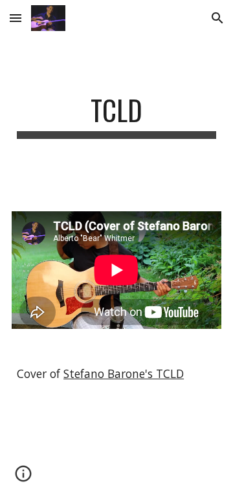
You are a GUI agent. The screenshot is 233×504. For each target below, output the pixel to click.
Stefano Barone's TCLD (123, 373)
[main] (116, 116)
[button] (15, 18)
